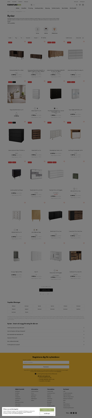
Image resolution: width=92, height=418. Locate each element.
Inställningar (47, 413)
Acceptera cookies (47, 410)
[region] (28, 411)
